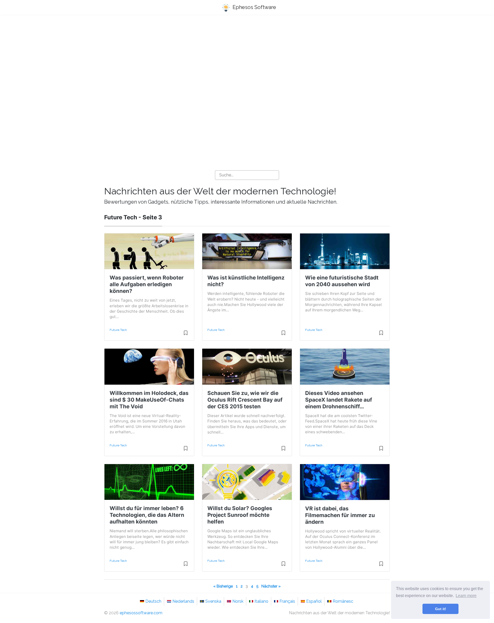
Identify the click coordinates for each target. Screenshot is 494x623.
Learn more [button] (466, 595)
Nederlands (183, 601)
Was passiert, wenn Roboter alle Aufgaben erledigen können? (147, 284)
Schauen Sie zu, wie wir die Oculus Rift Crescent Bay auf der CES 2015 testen (245, 400)
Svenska (213, 601)
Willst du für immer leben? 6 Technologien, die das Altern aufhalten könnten (147, 515)
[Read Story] (185, 335)
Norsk (237, 601)
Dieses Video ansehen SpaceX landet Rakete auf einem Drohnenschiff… (338, 400)
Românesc (343, 601)
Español (314, 601)
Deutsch (153, 601)
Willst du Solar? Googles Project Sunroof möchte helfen (239, 515)
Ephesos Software (253, 7)
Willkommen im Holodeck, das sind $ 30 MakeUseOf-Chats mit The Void (149, 400)
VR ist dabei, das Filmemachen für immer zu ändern (340, 515)
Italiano (261, 601)
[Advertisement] (247, 59)
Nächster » (271, 586)
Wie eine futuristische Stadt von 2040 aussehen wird (341, 280)
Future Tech (118, 330)
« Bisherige (223, 586)
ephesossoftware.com (141, 612)
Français (287, 601)
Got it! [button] (440, 609)
